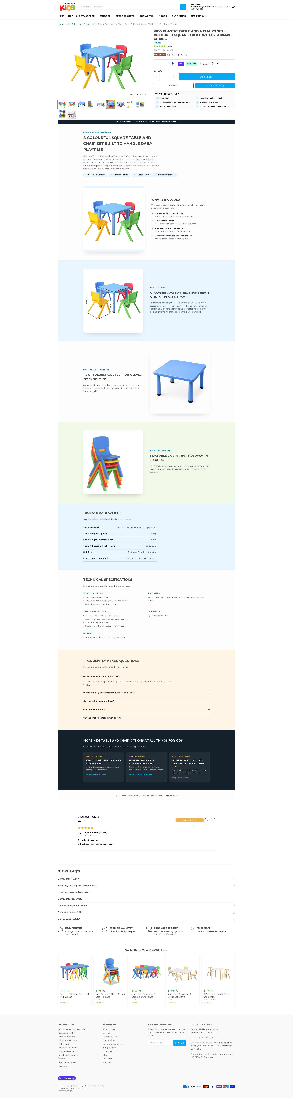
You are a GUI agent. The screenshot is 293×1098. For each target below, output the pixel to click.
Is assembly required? (94, 709)
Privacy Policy (90, 1086)
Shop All (107, 1062)
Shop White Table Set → (182, 778)
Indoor (162, 16)
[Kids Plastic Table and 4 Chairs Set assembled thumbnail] (101, 104)
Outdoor (105, 16)
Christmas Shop (85, 16)
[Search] (183, 7)
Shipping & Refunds (67, 1040)
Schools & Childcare (67, 1047)
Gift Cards (107, 1059)
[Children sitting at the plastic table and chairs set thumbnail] (110, 104)
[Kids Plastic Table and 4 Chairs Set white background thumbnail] (81, 104)
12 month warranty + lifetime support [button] (215, 106)
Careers (61, 1059)
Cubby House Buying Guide (71, 1029)
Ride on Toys (109, 1029)
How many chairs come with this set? (101, 676)
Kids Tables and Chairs (78, 24)
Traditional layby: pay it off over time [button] (175, 102)
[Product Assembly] (168, 931)
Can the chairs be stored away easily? (102, 718)
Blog (105, 1055)
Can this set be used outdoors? (98, 701)
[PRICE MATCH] (213, 931)
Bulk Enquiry (64, 1044)
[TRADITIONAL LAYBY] (124, 931)
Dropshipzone (209, 1000)
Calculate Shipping (215, 85)
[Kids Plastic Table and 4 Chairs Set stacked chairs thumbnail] (120, 104)
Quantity (158, 71)
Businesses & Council (68, 1051)
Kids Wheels (146, 16)
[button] (160, 46)
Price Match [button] (165, 98)
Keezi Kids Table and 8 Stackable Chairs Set (143, 995)
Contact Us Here (199, 1029)
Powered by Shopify (65, 1091)
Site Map (101, 1086)
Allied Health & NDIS (67, 1062)
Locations (62, 1066)
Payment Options (66, 1036)
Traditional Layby (66, 1033)
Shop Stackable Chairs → (97, 774)
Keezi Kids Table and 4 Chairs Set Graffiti (179, 995)
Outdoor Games (125, 16)
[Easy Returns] (80, 931)
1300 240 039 (197, 9)
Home (61, 16)
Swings (106, 1033)
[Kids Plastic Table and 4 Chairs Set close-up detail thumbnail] (71, 114)
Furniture (107, 1051)
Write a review (189, 820)
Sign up (179, 1042)
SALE (70, 16)
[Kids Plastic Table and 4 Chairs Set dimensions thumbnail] (91, 104)
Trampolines (109, 1040)
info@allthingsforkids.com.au (204, 7)
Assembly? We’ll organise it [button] (211, 98)
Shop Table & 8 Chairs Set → (141, 774)
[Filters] (207, 820)
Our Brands (179, 16)
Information (198, 16)
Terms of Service (64, 1086)
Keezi (158, 42)
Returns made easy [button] (168, 106)
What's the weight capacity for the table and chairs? (109, 693)
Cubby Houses (110, 1036)
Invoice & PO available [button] (209, 102)
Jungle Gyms (109, 1047)
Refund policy (78, 1086)
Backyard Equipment (113, 1044)
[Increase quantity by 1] (173, 76)
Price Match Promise (68, 1055)
